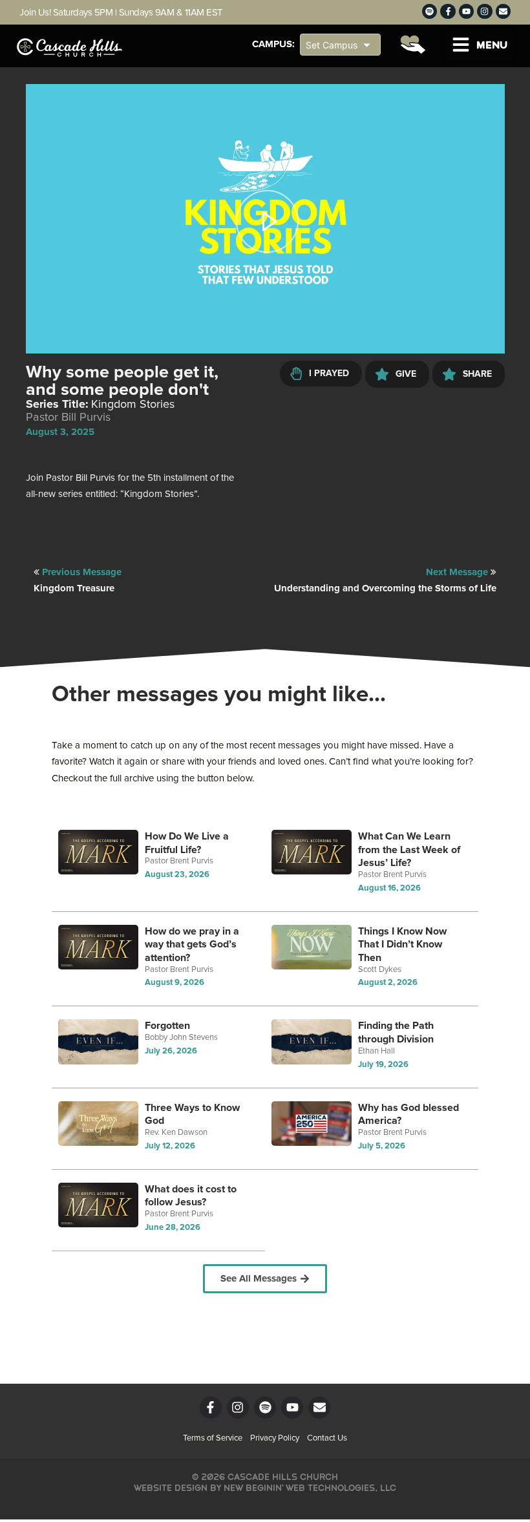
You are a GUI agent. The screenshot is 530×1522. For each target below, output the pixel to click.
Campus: (273, 44)
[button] (479, 44)
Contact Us (327, 1438)
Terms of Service (212, 1438)
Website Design (170, 1488)
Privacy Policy (274, 1438)
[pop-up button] (466, 334)
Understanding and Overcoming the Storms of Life (385, 588)
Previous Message (82, 572)
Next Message (458, 572)
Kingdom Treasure (74, 588)
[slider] (265, 315)
